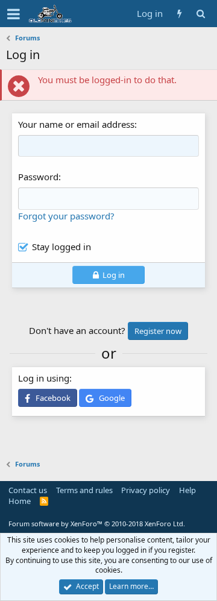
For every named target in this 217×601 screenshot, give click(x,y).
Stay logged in (61, 247)
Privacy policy (145, 490)
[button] (13, 14)
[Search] (200, 13)
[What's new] (179, 13)
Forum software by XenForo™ (96, 523)
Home (19, 501)
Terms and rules (84, 490)
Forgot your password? (66, 216)
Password (38, 177)
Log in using (43, 378)
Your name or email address (76, 124)
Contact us (27, 490)
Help (187, 490)
